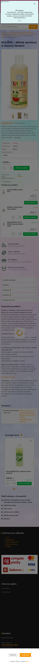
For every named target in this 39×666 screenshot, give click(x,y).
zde (28, 661)
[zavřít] (34, 4)
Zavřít (19, 20)
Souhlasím (25, 655)
